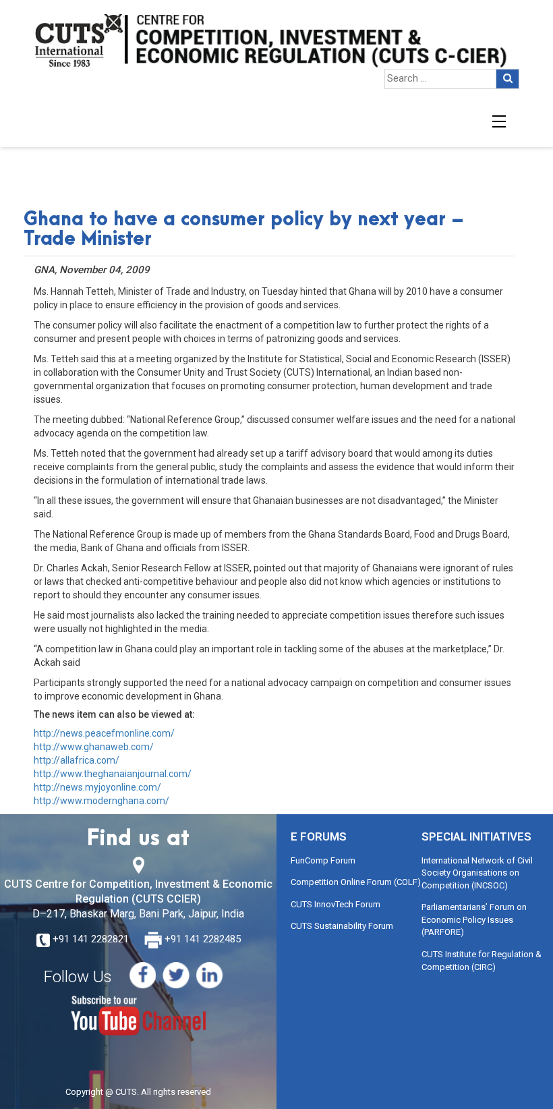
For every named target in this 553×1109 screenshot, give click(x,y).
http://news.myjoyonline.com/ (97, 787)
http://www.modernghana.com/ (101, 800)
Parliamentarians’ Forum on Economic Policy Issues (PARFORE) (474, 919)
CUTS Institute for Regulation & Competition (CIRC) (481, 960)
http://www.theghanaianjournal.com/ (113, 773)
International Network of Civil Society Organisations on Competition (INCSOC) (477, 872)
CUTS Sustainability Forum (342, 926)
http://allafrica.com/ (76, 760)
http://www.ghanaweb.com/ (94, 746)
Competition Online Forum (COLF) (356, 882)
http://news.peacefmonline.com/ (104, 733)
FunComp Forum (323, 860)
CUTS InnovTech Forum (335, 904)
